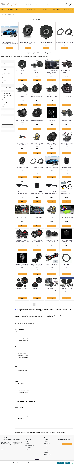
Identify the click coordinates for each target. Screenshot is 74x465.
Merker (63, 9)
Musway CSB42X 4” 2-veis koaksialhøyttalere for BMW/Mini (37, 290)
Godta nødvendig (61, 462)
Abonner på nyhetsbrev (67, 444)
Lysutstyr (22, 9)
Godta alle (68, 462)
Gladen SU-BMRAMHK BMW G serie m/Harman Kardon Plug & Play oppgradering (51, 266)
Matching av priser (69, 0)
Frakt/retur (63, 0)
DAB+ (17, 9)
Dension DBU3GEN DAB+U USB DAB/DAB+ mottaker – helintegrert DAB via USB (51, 72)
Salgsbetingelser (47, 448)
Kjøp (9, 48)
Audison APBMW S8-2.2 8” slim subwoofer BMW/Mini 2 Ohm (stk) (37, 96)
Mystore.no (15, 447)
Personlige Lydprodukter (36, 10)
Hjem (2, 14)
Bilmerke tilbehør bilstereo (9, 10)
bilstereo (14, 439)
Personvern (46, 441)
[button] (2, 35)
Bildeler (26, 9)
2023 (18, 14)
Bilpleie (30, 9)
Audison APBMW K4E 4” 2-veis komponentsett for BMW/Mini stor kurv (22, 120)
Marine (54, 9)
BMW (13, 14)
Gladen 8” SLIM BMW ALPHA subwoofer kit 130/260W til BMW (22, 266)
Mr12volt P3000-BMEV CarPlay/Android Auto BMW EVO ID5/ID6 (66, 217)
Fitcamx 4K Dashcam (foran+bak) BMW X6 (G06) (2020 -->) (66, 169)
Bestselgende (4, 128)
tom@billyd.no (28, 449)
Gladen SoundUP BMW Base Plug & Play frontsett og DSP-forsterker (67, 290)
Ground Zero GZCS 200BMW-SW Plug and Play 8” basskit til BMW (66, 96)
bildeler (18, 439)
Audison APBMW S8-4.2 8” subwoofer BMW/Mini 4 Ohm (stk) (37, 120)
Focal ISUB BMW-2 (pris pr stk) (46, 42)
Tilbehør (58, 9)
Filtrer (8, 123)
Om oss (54, 0)
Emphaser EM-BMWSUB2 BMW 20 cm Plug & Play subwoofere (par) (37, 242)
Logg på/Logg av (47, 443)
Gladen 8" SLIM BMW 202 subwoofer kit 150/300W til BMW (66, 242)
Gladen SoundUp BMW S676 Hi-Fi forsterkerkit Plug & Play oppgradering (52, 169)
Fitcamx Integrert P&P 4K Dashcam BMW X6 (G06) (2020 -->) (51, 193)
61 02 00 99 (29, 447)
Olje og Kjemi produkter (45, 10)
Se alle (3, 82)
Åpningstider (46, 439)
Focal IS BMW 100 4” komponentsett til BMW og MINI (66, 120)
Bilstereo (2, 9)
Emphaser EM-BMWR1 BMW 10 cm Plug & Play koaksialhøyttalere (52, 242)
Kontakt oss (58, 0)
